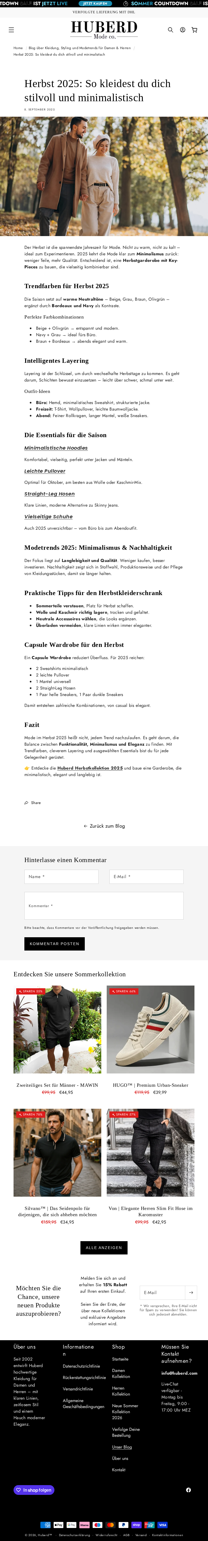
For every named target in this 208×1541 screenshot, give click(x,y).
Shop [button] (118, 1347)
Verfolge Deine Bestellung (126, 1432)
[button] (11, 30)
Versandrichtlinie (78, 1389)
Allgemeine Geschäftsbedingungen (83, 1403)
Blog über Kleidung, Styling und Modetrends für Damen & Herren (80, 47)
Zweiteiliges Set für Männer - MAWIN (57, 1085)
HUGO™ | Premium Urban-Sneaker (150, 1085)
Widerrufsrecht (107, 1535)
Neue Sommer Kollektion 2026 (125, 1412)
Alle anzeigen (104, 1247)
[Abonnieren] (191, 1293)
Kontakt (118, 1470)
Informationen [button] (78, 1350)
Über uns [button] (24, 1347)
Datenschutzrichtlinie (81, 1366)
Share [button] (36, 802)
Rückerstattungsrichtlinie (84, 1377)
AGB (126, 1535)
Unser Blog (122, 1447)
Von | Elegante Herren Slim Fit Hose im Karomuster (151, 1211)
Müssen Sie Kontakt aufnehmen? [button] (176, 1354)
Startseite (120, 1359)
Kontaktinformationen (167, 1535)
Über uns (120, 1458)
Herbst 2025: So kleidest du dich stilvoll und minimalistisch (59, 54)
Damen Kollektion (121, 1373)
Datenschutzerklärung (74, 1535)
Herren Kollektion (121, 1391)
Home (18, 47)
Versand (141, 1535)
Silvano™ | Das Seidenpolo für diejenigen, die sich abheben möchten (57, 1211)
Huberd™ (45, 1535)
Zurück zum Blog (107, 826)
